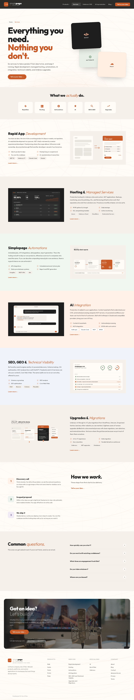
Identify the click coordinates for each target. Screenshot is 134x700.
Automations (72, 670)
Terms (113, 679)
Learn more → (13, 163)
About (112, 664)
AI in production (100, 4)
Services (76, 4)
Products (66, 4)
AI (90, 664)
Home (11, 22)
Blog (110, 4)
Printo (49, 673)
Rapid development (74, 664)
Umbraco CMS (87, 4)
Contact (113, 670)
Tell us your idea (122, 4)
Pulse (49, 676)
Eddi (48, 664)
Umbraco (92, 670)
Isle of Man (93, 667)
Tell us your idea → (17, 77)
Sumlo (49, 667)
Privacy (113, 676)
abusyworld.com (116, 673)
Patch (49, 670)
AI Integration (73, 673)
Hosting (71, 667)
